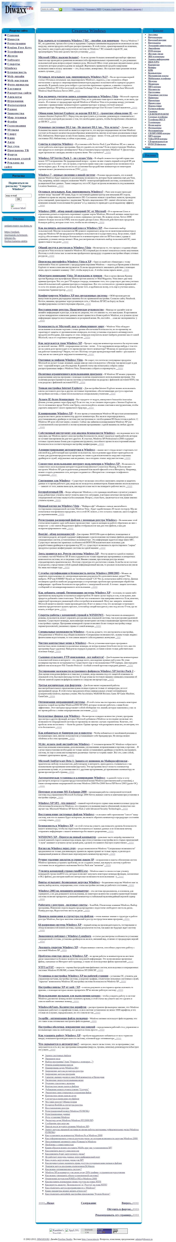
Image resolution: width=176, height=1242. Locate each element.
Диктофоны (154, 48)
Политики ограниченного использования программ (70, 374)
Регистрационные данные (57, 1114)
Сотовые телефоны (158, 116)
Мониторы (153, 84)
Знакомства (15, 113)
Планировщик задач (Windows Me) (61, 1068)
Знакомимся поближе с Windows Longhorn (64, 936)
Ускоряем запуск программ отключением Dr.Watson (70, 1166)
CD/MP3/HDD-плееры (159, 133)
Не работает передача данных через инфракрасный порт (72, 1157)
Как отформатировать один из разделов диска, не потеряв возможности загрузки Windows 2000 (91, 1138)
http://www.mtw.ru (90, 1239)
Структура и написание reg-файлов (62, 1098)
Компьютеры (154, 73)
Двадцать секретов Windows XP (58, 947)
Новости (13, 39)
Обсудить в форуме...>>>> (123, 1209)
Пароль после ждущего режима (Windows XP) (67, 1126)
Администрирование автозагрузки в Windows (66, 449)
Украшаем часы (52, 1058)
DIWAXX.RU (43, 1239)
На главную (78, 9)
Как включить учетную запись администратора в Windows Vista (78, 96)
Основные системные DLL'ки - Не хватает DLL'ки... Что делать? (78, 127)
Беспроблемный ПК (50, 491)
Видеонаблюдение (157, 40)
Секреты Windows (89, 30)
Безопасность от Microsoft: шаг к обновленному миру (71, 326)
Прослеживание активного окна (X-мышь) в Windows (70, 1141)
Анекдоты (14, 96)
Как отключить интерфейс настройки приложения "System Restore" (77, 1194)
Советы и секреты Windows (55, 144)
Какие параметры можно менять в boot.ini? (66, 1191)
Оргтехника (154, 92)
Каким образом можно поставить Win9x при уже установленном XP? (78, 1147)
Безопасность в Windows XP (55, 825)
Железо (12, 55)
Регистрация (16, 43)
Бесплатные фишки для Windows (59, 716)
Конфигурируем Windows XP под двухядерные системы (72, 295)
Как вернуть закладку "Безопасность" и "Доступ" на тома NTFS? (76, 1184)
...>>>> (92, 51)
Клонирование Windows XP (55, 413)
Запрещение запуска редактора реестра (64, 1071)
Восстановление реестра (57, 1108)
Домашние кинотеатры (160, 45)
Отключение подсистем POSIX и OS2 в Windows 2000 (71, 1178)
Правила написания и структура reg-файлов (66, 916)
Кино (11, 138)
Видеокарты (154, 42)
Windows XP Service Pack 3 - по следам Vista (65, 158)
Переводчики (155, 106)
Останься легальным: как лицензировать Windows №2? (73, 76)
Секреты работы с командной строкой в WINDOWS (70, 614)
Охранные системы (158, 95)
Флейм (12, 121)
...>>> (68, 290)
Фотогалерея (16, 105)
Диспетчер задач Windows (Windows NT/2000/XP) (69, 1120)
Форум (12, 154)
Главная (13, 35)
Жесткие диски (155, 53)
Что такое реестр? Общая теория (61, 1101)
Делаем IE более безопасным (56, 399)
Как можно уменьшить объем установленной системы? (72, 1175)
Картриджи (154, 64)
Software (13, 59)
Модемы (152, 81)
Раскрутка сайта (19, 92)
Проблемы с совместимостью (59, 1144)
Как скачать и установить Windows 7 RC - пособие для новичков (78, 40)
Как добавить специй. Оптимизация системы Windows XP (74, 592)
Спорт (11, 133)
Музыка (13, 129)
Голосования (16, 125)
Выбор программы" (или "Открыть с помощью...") (69, 1061)
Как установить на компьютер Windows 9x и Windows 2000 (73, 1135)
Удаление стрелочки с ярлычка (60, 1083)
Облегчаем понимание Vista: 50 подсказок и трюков (70, 275)
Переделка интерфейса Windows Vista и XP (64, 261)
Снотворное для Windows (54, 480)
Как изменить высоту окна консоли (62, 1150)
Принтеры (153, 97)
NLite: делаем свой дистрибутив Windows (64, 744)
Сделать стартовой (112, 9)
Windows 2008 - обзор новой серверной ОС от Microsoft (72, 211)
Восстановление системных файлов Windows (66, 814)
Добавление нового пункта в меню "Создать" (67, 1089)
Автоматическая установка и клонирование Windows (71, 777)
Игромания (15, 101)
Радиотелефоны (156, 108)
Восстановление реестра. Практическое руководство (71, 309)
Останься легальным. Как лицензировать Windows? (70, 191)
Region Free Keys (19, 47)
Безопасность (17, 72)
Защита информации (158, 59)
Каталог (158, 30)
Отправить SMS (93, 9)
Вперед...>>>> (130, 1203)
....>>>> (119, 368)
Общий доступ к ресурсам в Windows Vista (64, 247)
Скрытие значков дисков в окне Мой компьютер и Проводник (74, 1077)
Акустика (153, 34)
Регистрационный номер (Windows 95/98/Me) (67, 1111)
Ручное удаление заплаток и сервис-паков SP (66, 859)
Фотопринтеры (155, 130)
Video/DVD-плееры (157, 138)
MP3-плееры (154, 86)
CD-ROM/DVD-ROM (158, 114)
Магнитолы (154, 89)
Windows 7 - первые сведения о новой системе (66, 174)
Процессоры (154, 103)
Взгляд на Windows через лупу (57, 848)
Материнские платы (158, 75)
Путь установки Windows (57, 1117)
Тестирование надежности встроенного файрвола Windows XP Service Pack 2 (85, 671)
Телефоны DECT (156, 119)
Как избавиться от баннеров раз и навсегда (65, 732)
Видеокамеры (155, 37)
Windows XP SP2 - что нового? (57, 803)
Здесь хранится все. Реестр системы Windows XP (68, 553)
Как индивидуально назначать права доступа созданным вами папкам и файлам (83, 1163)
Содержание (88, 1203)
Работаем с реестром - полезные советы (62, 904)
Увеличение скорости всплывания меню (64, 1080)
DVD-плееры (154, 51)
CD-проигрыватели (158, 141)
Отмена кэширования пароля (59, 1064)
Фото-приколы (18, 84)
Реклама (18, 218)
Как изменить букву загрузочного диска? (65, 1154)
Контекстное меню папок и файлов (62, 1086)
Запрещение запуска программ (60, 1074)
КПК (150, 70)
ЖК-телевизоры (156, 56)
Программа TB (18, 150)
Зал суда (13, 146)
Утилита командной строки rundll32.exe (63, 870)
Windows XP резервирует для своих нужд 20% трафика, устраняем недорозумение (85, 1172)
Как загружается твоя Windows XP (60, 343)
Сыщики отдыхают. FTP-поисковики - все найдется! (71, 657)
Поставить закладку (132, 9)
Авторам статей (19, 158)
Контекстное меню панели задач (60, 1095)
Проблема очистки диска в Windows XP (63, 955)
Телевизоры (154, 122)
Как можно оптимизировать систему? (63, 1169)
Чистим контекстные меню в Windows (62, 643)
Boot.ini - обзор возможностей (56, 534)
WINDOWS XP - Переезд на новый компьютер (67, 837)
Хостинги (14, 88)
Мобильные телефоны (159, 78)
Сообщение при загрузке (57, 1123)
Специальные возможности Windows (61, 631)
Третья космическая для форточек (59, 685)
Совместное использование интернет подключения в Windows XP (79, 463)
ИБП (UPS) (153, 62)
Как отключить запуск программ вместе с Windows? (70, 1187)
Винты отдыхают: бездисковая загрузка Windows (69, 882)
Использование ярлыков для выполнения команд (69, 995)
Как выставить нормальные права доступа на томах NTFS (73, 1181)
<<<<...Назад (46, 1203)
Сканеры (152, 111)
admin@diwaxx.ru (144, 1239)
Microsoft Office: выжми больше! (58, 57)
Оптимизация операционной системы (61, 702)
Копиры (152, 67)
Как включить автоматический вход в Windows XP (70, 228)
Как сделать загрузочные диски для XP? (64, 1160)
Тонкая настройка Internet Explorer (60, 388)
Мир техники (16, 117)
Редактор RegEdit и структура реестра (64, 1105)
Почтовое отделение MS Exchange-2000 (62, 791)
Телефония (15, 51)
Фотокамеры (154, 127)
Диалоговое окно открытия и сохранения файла (68, 1092)
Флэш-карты (154, 125)
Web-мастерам (17, 80)
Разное (12, 109)
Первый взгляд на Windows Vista (58, 505)
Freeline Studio (65, 1239)
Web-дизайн (15, 76)
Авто (11, 142)
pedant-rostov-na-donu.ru (18, 225)
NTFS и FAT (46, 967)
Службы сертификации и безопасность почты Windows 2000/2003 (78, 573)
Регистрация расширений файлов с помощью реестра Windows (77, 520)
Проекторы (154, 100)
